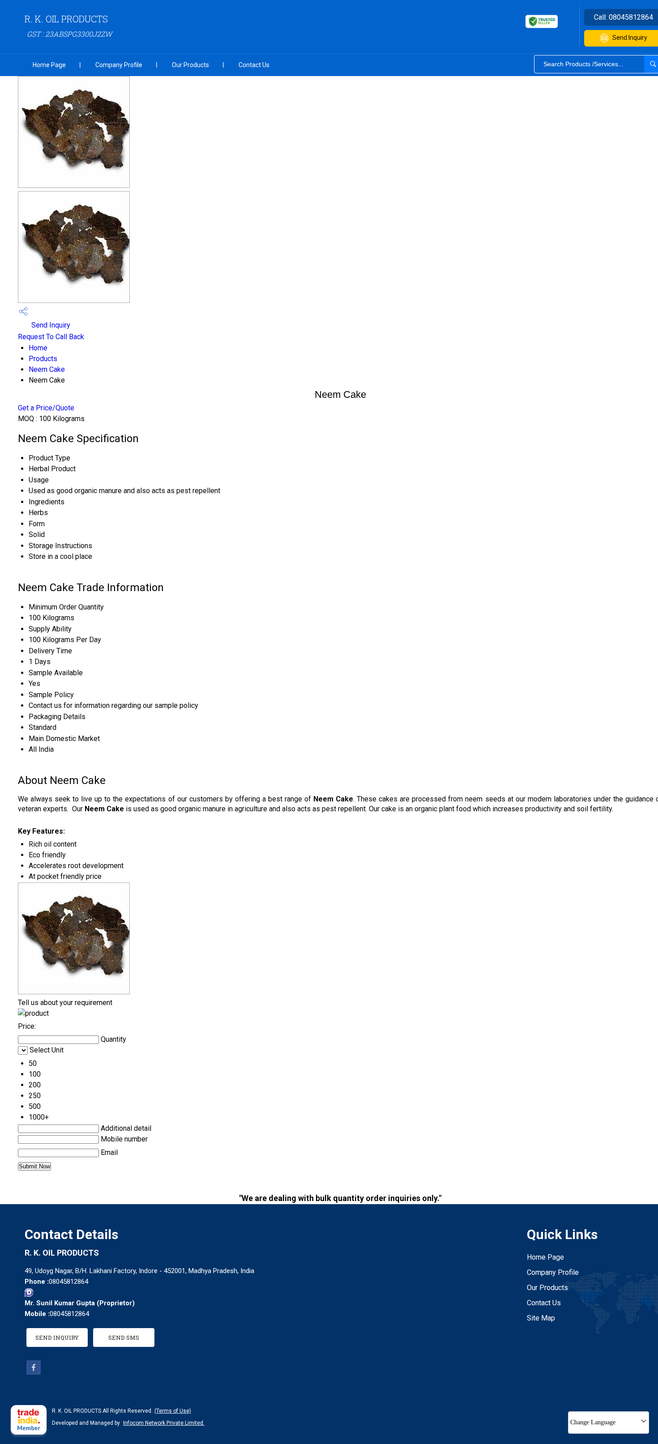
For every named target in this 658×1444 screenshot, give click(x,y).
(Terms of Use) (172, 1411)
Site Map (541, 1318)
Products (43, 358)
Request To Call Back (51, 336)
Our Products (190, 64)
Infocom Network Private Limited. (164, 1423)
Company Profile (118, 64)
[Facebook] (33, 1372)
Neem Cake (47, 369)
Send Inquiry (50, 325)
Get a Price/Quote (46, 408)
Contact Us (254, 64)
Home (38, 348)
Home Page (49, 64)
